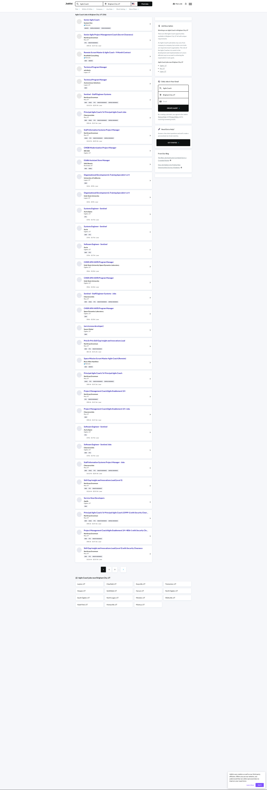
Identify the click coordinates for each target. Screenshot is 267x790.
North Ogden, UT (171, 591)
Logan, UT (163, 71)
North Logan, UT (112, 598)
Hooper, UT (81, 591)
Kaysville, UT (140, 584)
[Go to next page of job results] (123, 569)
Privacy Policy (174, 117)
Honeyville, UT (112, 605)
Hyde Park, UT (82, 605)
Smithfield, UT (112, 591)
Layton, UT (81, 584)
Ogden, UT (163, 65)
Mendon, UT (140, 598)
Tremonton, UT (170, 584)
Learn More (250, 785)
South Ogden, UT (83, 598)
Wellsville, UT (170, 598)
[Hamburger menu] (190, 3)
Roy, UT (162, 68)
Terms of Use (162, 117)
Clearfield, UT (111, 584)
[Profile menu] (186, 4)
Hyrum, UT (140, 591)
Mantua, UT (140, 605)
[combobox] (89, 4)
